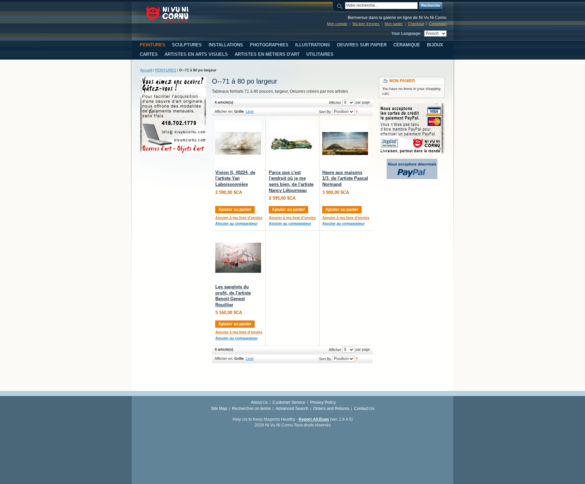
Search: (341, 5)
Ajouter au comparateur (236, 223)
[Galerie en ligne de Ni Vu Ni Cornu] (167, 14)
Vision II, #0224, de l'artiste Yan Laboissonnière (235, 178)
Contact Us (364, 408)
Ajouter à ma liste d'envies (238, 218)
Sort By (325, 112)
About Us (259, 402)
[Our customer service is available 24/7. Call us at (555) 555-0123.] (173, 80)
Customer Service (289, 402)
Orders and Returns (331, 408)
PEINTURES (165, 70)
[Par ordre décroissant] (356, 111)
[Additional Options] (412, 161)
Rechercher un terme (251, 408)
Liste (250, 111)
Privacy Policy (323, 402)
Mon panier (394, 24)
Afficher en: (224, 111)
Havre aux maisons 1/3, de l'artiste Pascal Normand (345, 178)
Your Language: (406, 33)
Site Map (219, 408)
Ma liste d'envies (366, 24)
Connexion (438, 24)
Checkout (416, 24)
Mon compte (337, 24)
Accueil (146, 70)
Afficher (335, 103)
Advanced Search (292, 408)
